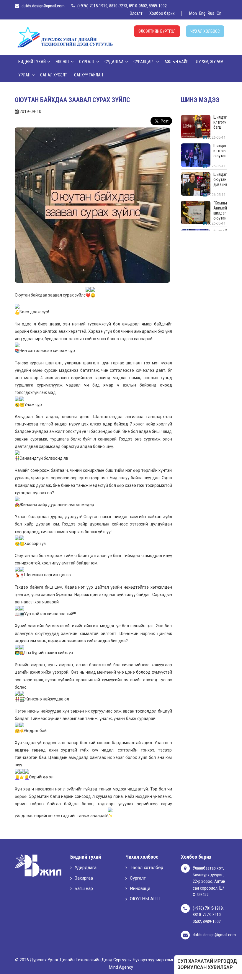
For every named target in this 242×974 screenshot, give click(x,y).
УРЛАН (24, 75)
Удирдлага (86, 867)
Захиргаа (84, 878)
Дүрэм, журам (209, 61)
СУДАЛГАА (114, 61)
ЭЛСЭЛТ (62, 61)
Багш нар (84, 888)
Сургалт (138, 878)
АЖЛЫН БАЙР (176, 61)
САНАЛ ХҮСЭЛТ (53, 75)
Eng (202, 13)
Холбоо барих (162, 13)
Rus (211, 13)
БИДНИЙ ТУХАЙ (32, 61)
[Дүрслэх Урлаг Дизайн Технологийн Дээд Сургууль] (65, 37)
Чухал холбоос (205, 31)
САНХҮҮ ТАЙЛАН (88, 75)
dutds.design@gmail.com (43, 6)
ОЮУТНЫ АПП (145, 898)
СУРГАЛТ (87, 61)
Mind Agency (121, 967)
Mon (193, 13)
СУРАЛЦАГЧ (144, 61)
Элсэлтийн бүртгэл (157, 31)
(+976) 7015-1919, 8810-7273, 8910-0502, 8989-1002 (122, 6)
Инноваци (140, 888)
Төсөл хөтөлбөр (146, 867)
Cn (219, 13)
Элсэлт (136, 13)
